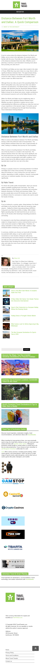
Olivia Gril (17, 258)
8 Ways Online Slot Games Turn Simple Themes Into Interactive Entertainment (25, 300)
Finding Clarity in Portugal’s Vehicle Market (23, 316)
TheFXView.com (17, 617)
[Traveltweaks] (20, 8)
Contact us (9, 661)
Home (7, 649)
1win (2, 451)
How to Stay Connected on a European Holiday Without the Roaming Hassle (24, 308)
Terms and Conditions (12, 655)
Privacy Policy (10, 652)
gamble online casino (20, 443)
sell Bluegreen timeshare (8, 448)
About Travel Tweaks (12, 658)
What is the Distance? (11, 27)
